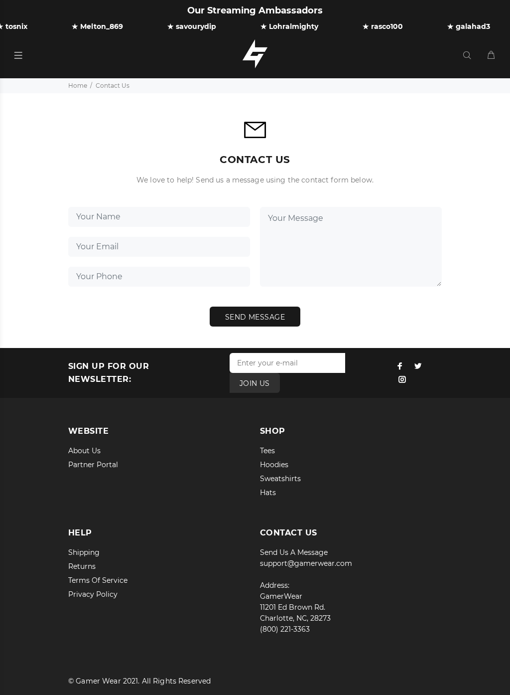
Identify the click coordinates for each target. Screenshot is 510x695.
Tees (267, 450)
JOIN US (255, 383)
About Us (84, 450)
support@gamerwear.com (306, 563)
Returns (82, 566)
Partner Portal (93, 464)
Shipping (84, 552)
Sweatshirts (280, 478)
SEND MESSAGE (255, 317)
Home (77, 85)
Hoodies (274, 464)
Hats (268, 492)
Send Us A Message (294, 552)
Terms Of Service (98, 580)
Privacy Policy (93, 594)
